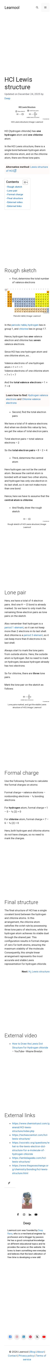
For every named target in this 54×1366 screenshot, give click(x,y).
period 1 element (14, 627)
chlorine (23, 328)
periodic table (19, 324)
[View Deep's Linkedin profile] (30, 1214)
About (40, 1351)
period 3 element (33, 635)
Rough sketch (14, 186)
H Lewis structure (39, 971)
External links (14, 206)
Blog (32, 1351)
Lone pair (12, 190)
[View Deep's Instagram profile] (24, 1214)
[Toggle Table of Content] (23, 182)
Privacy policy (26, 1355)
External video (14, 202)
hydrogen (33, 324)
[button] (37, 7)
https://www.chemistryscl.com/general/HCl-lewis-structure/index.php (31, 1127)
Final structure (15, 198)
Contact (12, 1355)
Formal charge (15, 194)
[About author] (9, 1183)
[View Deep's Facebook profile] (18, 1214)
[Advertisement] (27, 48)
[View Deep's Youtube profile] (36, 1214)
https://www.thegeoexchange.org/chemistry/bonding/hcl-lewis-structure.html (30, 1169)
